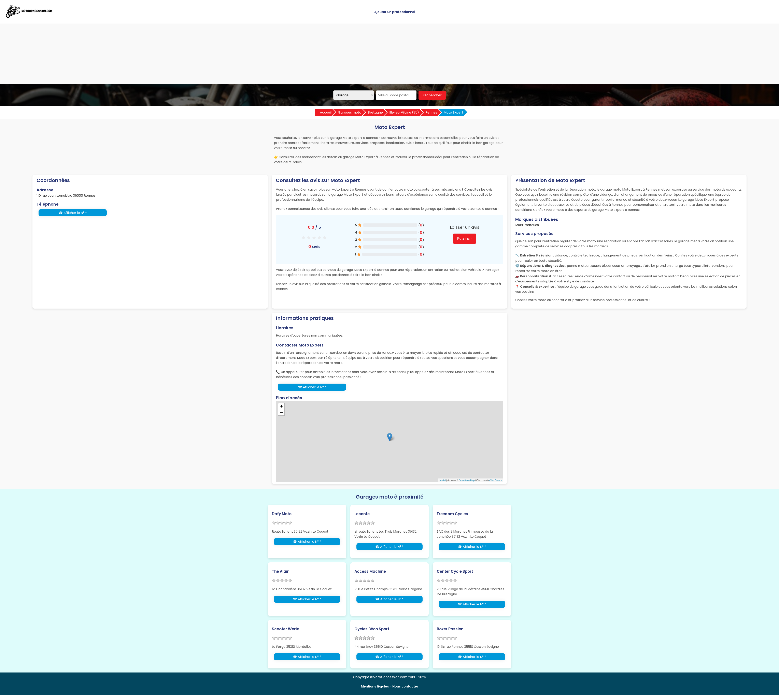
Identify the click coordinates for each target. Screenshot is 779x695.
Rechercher (432, 95)
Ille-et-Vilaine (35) (404, 112)
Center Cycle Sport (455, 571)
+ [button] (281, 406)
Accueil (325, 112)
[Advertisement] (389, 54)
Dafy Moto (282, 514)
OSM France (495, 480)
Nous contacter (405, 686)
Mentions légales (375, 686)
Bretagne (375, 112)
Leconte (362, 514)
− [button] (281, 412)
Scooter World (285, 629)
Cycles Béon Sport (371, 629)
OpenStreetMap (467, 480)
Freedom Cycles (452, 514)
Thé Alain (280, 571)
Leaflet (442, 480)
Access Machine (370, 571)
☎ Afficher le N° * (73, 212)
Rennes (431, 112)
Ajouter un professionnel (394, 12)
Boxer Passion (450, 629)
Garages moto (349, 112)
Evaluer (464, 238)
